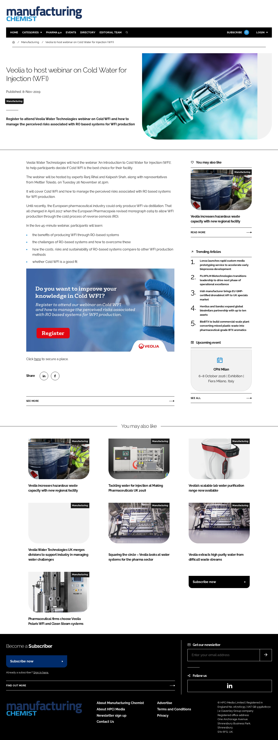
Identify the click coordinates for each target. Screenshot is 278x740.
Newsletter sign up (111, 715)
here (37, 359)
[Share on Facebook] (55, 376)
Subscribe (234, 32)
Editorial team (110, 32)
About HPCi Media (111, 709)
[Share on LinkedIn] (44, 376)
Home (14, 32)
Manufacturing (14, 101)
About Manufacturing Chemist (120, 703)
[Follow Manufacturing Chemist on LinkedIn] (229, 687)
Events (71, 32)
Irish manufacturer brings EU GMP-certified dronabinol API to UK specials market (224, 295)
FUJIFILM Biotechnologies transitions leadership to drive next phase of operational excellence (223, 280)
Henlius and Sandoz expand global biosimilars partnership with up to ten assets (223, 310)
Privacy (163, 715)
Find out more (16, 685)
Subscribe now (204, 582)
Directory (87, 32)
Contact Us (105, 722)
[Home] (13, 42)
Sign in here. (41, 672)
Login (260, 32)
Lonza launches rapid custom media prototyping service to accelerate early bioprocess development (224, 265)
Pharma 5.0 (54, 32)
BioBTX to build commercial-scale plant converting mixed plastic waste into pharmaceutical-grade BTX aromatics (224, 326)
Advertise (164, 703)
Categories (30, 32)
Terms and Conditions (174, 709)
